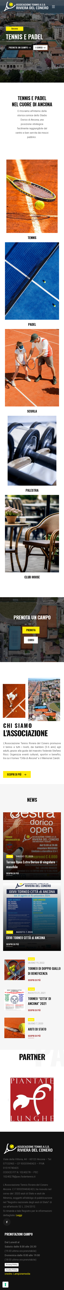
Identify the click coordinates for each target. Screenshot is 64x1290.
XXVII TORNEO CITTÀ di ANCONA (25, 937)
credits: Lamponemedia (17, 1273)
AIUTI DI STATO (37, 1029)
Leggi (19, 1215)
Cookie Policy (11, 1270)
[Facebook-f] (7, 1222)
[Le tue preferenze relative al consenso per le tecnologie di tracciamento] (5, 1285)
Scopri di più (12, 873)
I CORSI (39, 47)
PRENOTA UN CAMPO (18, 47)
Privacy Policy (11, 1264)
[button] (8, 1100)
